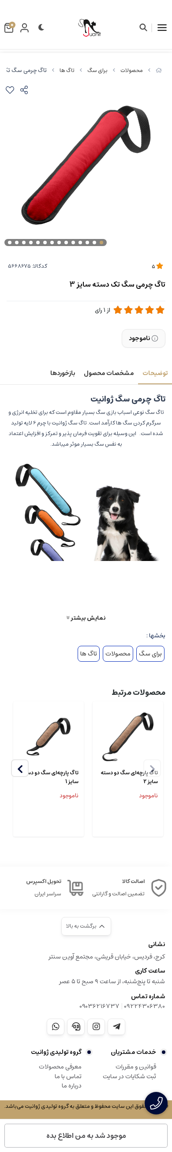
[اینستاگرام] (96, 1027)
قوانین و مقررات (136, 1066)
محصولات (131, 70)
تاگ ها (67, 70)
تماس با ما (68, 1076)
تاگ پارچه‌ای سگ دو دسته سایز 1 (50, 777)
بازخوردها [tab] (62, 373)
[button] (20, 768)
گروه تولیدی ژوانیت (56, 1052)
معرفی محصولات (60, 1066)
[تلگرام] (116, 1027)
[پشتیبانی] (76, 1027)
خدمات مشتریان (133, 1052)
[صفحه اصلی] (159, 70)
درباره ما (72, 1085)
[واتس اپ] (55, 1027)
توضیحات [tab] (155, 373)
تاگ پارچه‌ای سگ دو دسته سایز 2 (129, 777)
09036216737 (99, 1006)
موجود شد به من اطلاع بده (86, 1135)
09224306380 (144, 1006)
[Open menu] (162, 28)
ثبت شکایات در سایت (129, 1076)
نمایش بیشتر (87, 617)
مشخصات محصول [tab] (109, 373)
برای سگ (97, 70)
